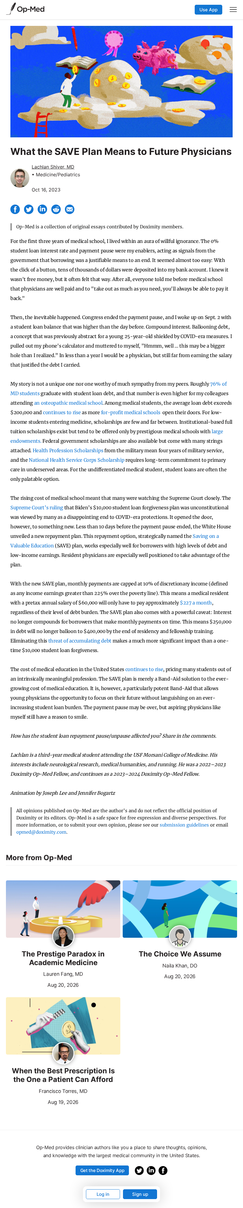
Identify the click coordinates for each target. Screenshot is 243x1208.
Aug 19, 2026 (42, 1101)
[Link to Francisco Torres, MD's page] (63, 1053)
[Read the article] (63, 909)
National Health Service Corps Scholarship (76, 460)
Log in (103, 1194)
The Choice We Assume (180, 954)
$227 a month (196, 603)
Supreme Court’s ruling (36, 507)
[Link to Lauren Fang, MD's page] (63, 936)
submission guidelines (184, 825)
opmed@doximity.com (41, 832)
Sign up (140, 1194)
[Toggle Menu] (233, 9)
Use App (208, 9)
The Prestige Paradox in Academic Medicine (63, 958)
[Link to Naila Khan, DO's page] (180, 936)
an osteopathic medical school (68, 403)
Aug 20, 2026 (42, 984)
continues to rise (62, 412)
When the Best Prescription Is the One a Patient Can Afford (63, 1075)
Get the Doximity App (102, 1170)
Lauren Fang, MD (63, 974)
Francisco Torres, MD (63, 1091)
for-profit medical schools (130, 412)
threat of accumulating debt (79, 641)
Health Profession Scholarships (68, 450)
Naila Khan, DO (179, 966)
